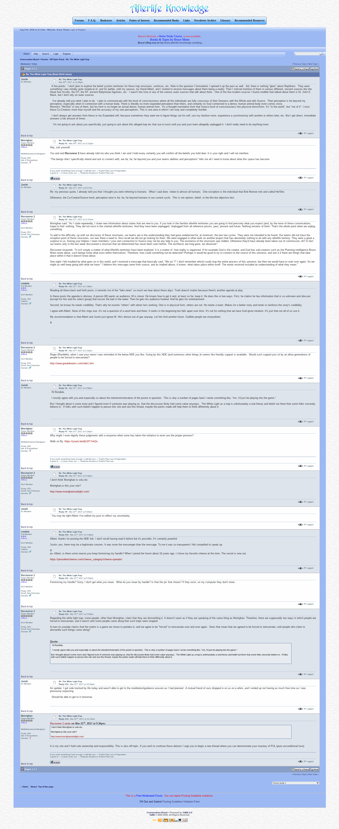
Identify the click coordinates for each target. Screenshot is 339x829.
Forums (44, 59)
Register (82, 30)
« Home (24, 787)
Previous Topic (299, 64)
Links (186, 20)
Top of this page (45, 787)
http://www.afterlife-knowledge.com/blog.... (181, 42)
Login (72, 30)
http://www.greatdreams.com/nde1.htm (72, 363)
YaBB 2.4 (187, 812)
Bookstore (106, 20)
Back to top (27, 135)
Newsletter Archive (205, 20)
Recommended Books (166, 20)
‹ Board (33, 787)
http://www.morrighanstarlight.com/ (69, 491)
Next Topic (313, 64)
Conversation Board (29, 59)
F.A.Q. (92, 20)
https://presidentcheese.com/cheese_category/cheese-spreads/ (86, 559)
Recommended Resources (249, 20)
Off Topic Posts (57, 59)
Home (26, 54)
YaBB (152, 815)
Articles (120, 20)
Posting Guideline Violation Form (181, 801)
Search (45, 54)
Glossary (225, 20)
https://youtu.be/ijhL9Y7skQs (81, 441)
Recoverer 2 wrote (60, 723)
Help (36, 54)
